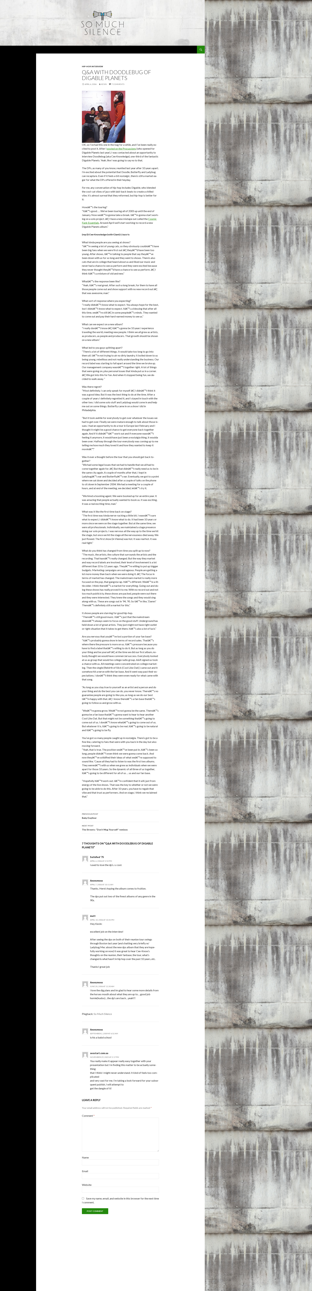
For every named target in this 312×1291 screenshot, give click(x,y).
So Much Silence (103, 1013)
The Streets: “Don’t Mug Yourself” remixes (105, 827)
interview (97, 66)
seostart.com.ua (99, 1053)
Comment (88, 1115)
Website (86, 1184)
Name (85, 1157)
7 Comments (118, 84)
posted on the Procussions (121, 148)
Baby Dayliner (90, 816)
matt (93, 916)
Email (85, 1171)
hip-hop (86, 66)
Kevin (104, 84)
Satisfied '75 (97, 857)
